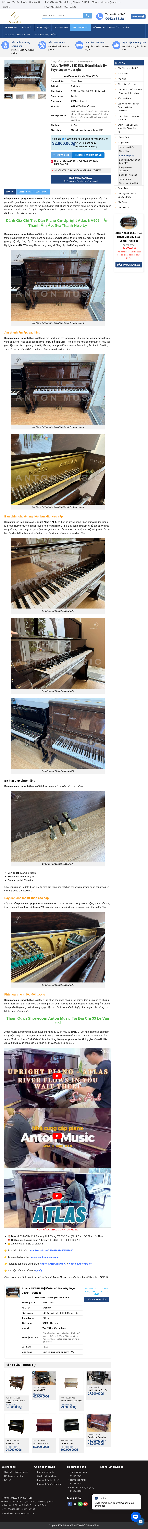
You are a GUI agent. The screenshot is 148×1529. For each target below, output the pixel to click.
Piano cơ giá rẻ (126, 155)
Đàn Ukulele (123, 207)
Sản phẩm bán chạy (127, 84)
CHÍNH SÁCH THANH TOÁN (33, 191)
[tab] (10, 192)
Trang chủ (11, 27)
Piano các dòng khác (129, 183)
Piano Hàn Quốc (126, 147)
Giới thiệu (6, 2)
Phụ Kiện (122, 79)
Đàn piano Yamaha (128, 175)
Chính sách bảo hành (47, 1476)
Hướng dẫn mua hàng (88, 155)
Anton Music (93, 1525)
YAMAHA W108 (40, 1443)
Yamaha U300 (67, 1443)
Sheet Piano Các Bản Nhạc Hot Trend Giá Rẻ (128, 128)
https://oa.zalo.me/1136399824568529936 (51, 1250)
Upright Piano (80, 27)
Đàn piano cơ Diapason (125, 169)
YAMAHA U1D (12, 1443)
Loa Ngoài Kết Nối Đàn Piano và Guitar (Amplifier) (128, 107)
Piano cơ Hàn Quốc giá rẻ (71, 1402)
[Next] (41, 76)
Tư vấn (15, 2)
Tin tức (24, 2)
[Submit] (87, 15)
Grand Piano (61, 27)
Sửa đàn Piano (125, 98)
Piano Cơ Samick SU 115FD (15, 1402)
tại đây (38, 1270)
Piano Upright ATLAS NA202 (97, 1391)
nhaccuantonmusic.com (44, 1257)
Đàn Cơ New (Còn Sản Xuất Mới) (129, 161)
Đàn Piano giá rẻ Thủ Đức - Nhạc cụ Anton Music (130, 91)
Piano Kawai (125, 179)
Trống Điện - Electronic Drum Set (128, 118)
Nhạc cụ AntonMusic (80, 1264)
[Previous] (8, 76)
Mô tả (10, 191)
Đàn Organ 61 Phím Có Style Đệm (111, 27)
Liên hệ (6, 7)
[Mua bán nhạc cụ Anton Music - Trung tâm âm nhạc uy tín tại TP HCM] (19, 16)
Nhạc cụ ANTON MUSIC (53, 1264)
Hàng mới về (124, 137)
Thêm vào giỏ (61, 155)
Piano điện (43, 27)
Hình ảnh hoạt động (46, 34)
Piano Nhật (124, 151)
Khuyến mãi (34, 2)
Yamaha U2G (39, 1390)
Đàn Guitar (123, 202)
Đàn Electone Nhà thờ (17, 34)
